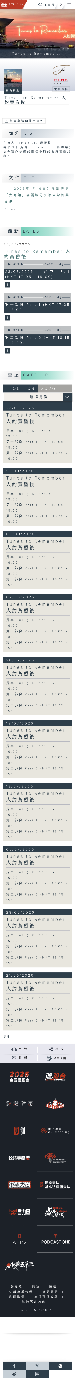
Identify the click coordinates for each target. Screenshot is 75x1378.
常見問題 (51, 1292)
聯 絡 (23, 1057)
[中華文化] (19, 1185)
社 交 (59, 1049)
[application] (37, 264)
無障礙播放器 (47, 1297)
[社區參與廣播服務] (55, 1158)
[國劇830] (19, 1131)
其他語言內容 (35, 1302)
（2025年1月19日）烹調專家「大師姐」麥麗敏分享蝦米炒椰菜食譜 (37, 195)
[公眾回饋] (49, 1058)
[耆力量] (19, 1212)
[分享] (51, 1049)
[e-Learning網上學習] (55, 1131)
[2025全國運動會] (19, 1076)
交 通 (23, 1049)
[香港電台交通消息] (14, 1049)
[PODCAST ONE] (55, 1239)
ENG (47, 5)
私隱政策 (18, 1297)
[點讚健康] (19, 1103)
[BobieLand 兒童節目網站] (55, 1103)
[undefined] (40, 4)
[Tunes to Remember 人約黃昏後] (7, 285)
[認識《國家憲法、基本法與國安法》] (55, 1185)
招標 (54, 1287)
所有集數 (13, 90)
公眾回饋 (59, 1058)
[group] (60, 264)
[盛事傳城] (55, 1212)
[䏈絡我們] (14, 1057)
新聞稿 (17, 1287)
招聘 (37, 1287)
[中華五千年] (19, 1266)
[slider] (32, 264)
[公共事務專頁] (19, 1158)
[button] (9, 264)
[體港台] (55, 1076)
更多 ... (8, 1037)
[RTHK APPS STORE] (19, 1239)
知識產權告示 (22, 1292)
